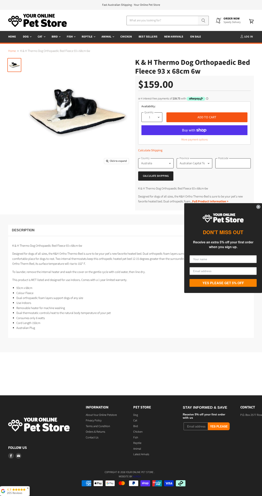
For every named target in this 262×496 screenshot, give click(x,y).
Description (23, 230)
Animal (107, 37)
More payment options (194, 139)
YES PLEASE (219, 426)
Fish (70, 37)
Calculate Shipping (150, 150)
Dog (26, 37)
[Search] (203, 20)
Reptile (87, 37)
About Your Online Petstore (101, 415)
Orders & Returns (95, 432)
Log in (248, 37)
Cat (40, 37)
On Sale (195, 37)
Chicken (126, 37)
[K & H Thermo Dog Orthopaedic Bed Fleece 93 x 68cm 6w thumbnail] (14, 65)
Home (12, 37)
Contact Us (92, 438)
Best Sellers (148, 37)
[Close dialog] (258, 207)
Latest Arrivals (141, 454)
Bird (55, 37)
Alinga (137, 476)
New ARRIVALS (173, 37)
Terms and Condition (98, 426)
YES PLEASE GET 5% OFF (223, 282)
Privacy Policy (94, 420)
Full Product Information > (210, 201)
